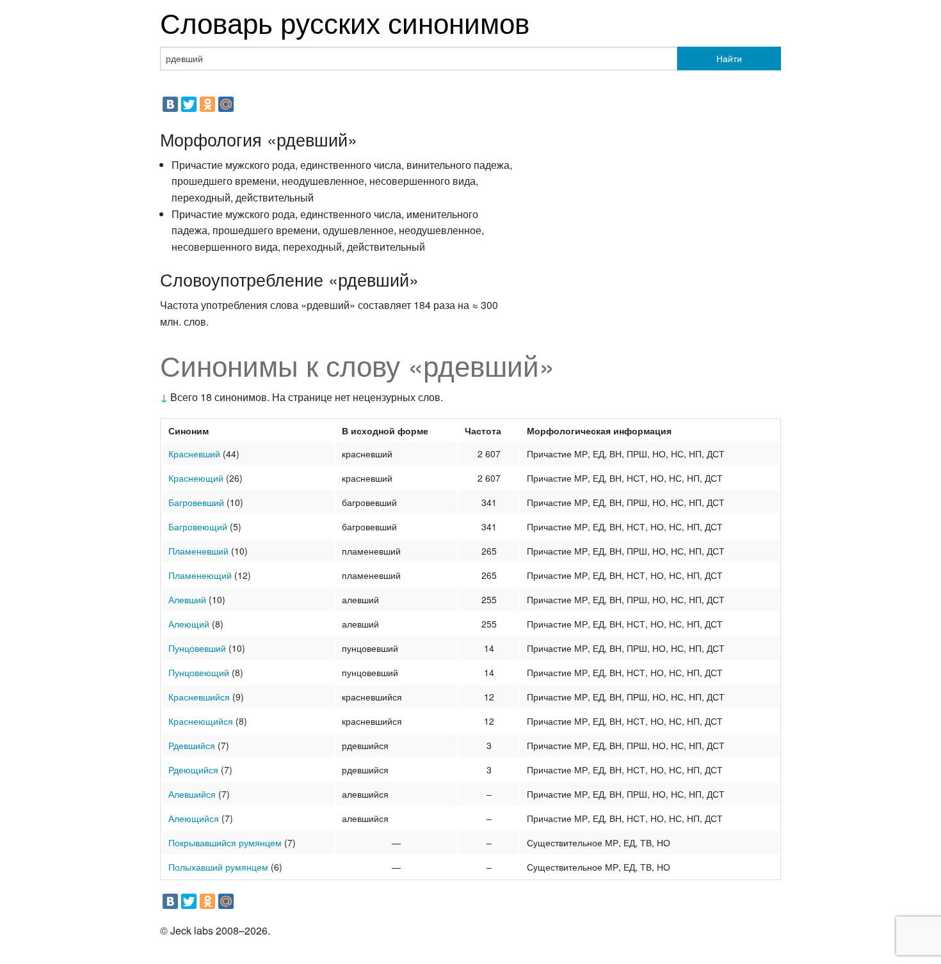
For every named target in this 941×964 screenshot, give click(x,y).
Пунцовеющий (198, 672)
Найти (729, 58)
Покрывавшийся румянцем (225, 842)
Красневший (194, 453)
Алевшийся (192, 793)
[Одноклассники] (207, 104)
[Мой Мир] (226, 104)
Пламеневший (198, 550)
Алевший (187, 599)
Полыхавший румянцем (218, 866)
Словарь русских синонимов (344, 21)
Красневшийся (199, 696)
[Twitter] (189, 104)
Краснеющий (195, 477)
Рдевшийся (191, 745)
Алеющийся (193, 818)
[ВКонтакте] (170, 104)
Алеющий (188, 623)
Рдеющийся (193, 769)
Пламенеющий (200, 575)
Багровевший (196, 502)
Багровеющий (197, 526)
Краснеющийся (200, 721)
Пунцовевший (197, 648)
